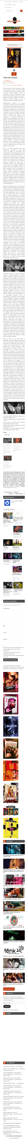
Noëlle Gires (7, 80)
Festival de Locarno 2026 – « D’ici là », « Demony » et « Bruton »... (17, 590)
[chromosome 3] (10, 758)
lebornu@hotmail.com (8, 486)
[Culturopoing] (14, 24)
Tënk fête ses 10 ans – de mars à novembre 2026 (13, 956)
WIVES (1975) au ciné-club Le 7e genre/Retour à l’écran (13, 984)
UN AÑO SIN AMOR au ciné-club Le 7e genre (12, 899)
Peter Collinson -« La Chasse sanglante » (17, 534)
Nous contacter (8, 7)
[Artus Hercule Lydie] (10, 802)
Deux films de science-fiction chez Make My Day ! (17, 574)
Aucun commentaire (7, 85)
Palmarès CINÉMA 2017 (15, 1123)
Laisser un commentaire (17, 85)
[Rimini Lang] (10, 815)
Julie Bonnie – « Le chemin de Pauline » (16, 493)
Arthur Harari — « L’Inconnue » (6, 547)
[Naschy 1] (10, 780)
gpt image (5, 1123)
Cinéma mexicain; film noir (10, 83)
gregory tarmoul (6, 1078)
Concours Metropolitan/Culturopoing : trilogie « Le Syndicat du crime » (12, 1127)
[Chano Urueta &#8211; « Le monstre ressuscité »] (7, 458)
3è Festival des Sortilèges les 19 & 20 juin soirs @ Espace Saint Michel (13, 927)
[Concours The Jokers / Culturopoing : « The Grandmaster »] (13, 35)
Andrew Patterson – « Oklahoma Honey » (16, 547)
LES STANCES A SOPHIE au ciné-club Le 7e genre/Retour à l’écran (11, 913)
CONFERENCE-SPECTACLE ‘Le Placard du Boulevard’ (13, 886)
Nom (4, 625)
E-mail (4, 632)
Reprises (11, 81)
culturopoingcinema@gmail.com (10, 487)
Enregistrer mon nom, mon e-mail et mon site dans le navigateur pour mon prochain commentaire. (13, 649)
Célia (4, 1066)
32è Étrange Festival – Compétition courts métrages (17, 561)
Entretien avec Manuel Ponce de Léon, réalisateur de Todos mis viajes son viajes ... (7, 591)
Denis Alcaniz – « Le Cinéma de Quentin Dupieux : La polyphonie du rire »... (8, 521)
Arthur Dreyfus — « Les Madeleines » (16, 1083)
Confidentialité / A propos (10, 4)
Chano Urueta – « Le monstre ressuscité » (6, 463)
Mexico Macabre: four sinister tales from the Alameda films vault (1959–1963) (7, 446)
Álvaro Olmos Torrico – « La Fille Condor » (7, 560)
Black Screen (6, 1068)
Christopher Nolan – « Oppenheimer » (12, 492)
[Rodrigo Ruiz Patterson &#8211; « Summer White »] (17, 440)
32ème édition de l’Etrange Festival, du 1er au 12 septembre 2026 (13, 855)
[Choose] (10, 692)
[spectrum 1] (10, 837)
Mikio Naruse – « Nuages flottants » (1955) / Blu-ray (13, 970)
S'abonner (7, 1006)
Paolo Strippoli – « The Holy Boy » (17, 520)
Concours (21, 1)
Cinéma (7, 81)
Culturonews (15, 1)
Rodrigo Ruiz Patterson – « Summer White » (17, 445)
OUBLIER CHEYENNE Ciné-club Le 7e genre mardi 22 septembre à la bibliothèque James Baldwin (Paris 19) (13, 871)
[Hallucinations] (10, 736)
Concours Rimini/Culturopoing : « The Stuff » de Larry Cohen (12, 1109)
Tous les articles (8, 1)
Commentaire (6, 608)
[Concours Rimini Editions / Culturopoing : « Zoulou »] (13, 28)
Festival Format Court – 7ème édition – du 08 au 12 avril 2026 (14, 942)
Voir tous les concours (13, 39)
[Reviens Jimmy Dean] (10, 714)
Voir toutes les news (9, 989)
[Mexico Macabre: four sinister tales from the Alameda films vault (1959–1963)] (7, 440)
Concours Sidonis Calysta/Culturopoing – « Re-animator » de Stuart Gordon (12, 1074)
